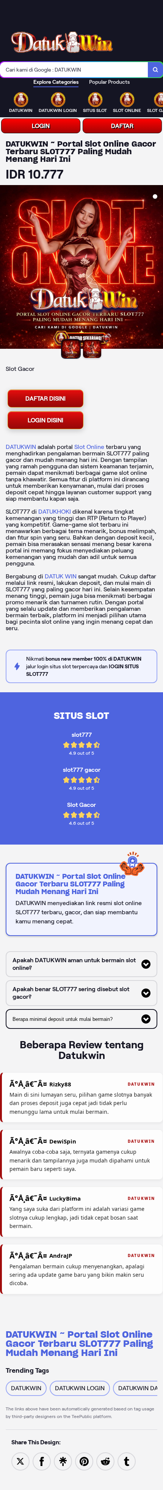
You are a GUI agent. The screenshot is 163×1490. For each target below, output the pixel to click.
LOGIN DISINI (45, 420)
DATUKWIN (21, 447)
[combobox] (74, 69)
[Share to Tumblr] (127, 1461)
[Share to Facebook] (42, 1461)
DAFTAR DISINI (45, 398)
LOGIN (41, 126)
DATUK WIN (61, 576)
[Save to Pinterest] (84, 1461)
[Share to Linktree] (63, 1461)
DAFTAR (122, 126)
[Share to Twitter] (20, 1461)
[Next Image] (157, 268)
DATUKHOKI (54, 511)
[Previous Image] (6, 268)
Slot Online (89, 447)
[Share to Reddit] (105, 1461)
